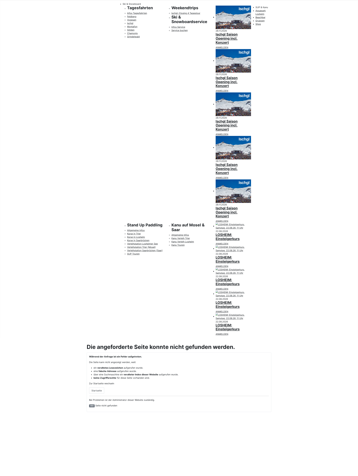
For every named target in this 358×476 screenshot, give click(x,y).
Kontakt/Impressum (326, 440)
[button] (196, 4)
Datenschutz (322, 445)
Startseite (96, 390)
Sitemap (320, 449)
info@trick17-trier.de (98, 457)
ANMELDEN (222, 47)
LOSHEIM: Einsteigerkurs (228, 237)
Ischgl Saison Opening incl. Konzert (227, 38)
